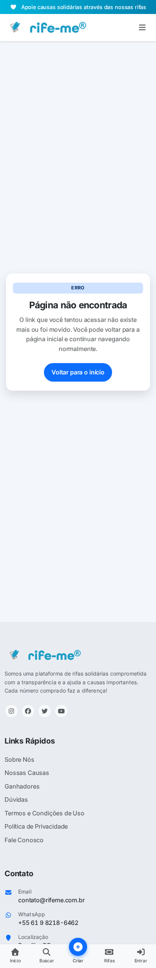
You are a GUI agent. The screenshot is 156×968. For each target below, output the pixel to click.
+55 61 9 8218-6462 (48, 922)
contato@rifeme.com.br (51, 900)
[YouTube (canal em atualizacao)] (61, 711)
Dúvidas (16, 799)
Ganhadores (22, 786)
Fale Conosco (24, 840)
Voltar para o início (78, 372)
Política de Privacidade (36, 826)
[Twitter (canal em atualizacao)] (44, 711)
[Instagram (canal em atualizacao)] (11, 711)
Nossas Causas (27, 772)
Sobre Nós (19, 759)
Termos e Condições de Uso (44, 813)
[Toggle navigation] (142, 27)
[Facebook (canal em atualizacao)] (28, 711)
